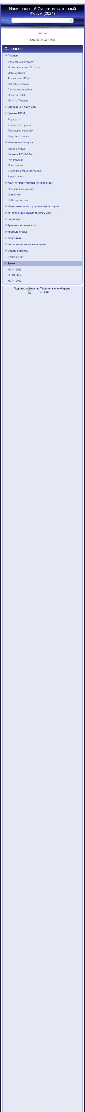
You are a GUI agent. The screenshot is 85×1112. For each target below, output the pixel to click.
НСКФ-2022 (14, 275)
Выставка (14, 219)
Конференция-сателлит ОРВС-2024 (30, 212)
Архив (11, 263)
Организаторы (16, 72)
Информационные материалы (27, 244)
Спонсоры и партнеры (22, 106)
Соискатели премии (19, 125)
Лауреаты (14, 119)
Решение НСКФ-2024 (20, 154)
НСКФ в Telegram (18, 100)
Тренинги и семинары (22, 225)
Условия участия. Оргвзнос (24, 67)
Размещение (15, 256)
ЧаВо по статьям (18, 200)
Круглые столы (17, 231)
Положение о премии (20, 130)
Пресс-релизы (16, 148)
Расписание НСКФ (19, 78)
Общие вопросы (18, 250)
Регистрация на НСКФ (21, 61)
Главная (42, 27)
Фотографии (15, 159)
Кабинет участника (42, 40)
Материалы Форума (20, 142)
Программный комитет (21, 189)
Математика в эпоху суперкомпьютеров (33, 206)
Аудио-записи (16, 176)
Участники (14, 238)
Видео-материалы (18, 136)
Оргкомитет (15, 194)
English (42, 33)
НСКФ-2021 (14, 280)
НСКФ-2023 (14, 269)
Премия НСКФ (17, 113)
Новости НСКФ (17, 95)
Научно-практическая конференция (30, 182)
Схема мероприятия (20, 89)
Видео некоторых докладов (24, 170)
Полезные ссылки (18, 84)
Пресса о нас (16, 165)
